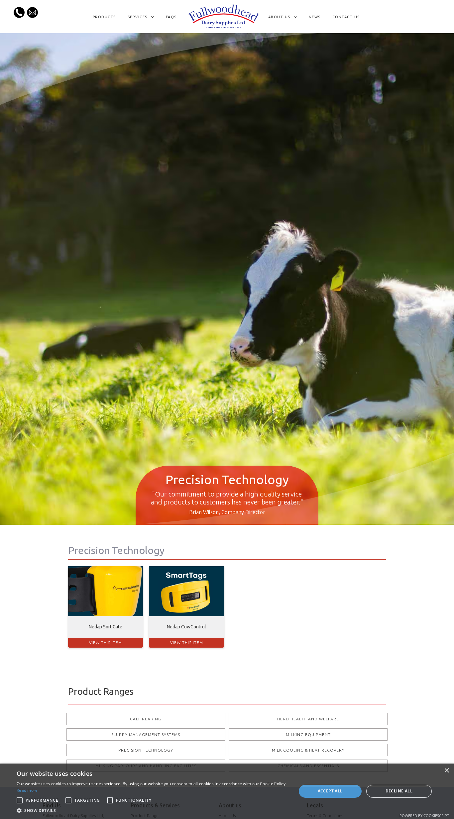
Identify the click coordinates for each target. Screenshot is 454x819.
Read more (27, 790)
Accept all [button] (330, 791)
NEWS (315, 17)
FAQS (171, 17)
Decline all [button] (399, 791)
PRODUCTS (104, 17)
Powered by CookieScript (424, 815)
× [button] (446, 770)
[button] (142, 17)
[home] (223, 17)
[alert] (227, 791)
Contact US (346, 17)
